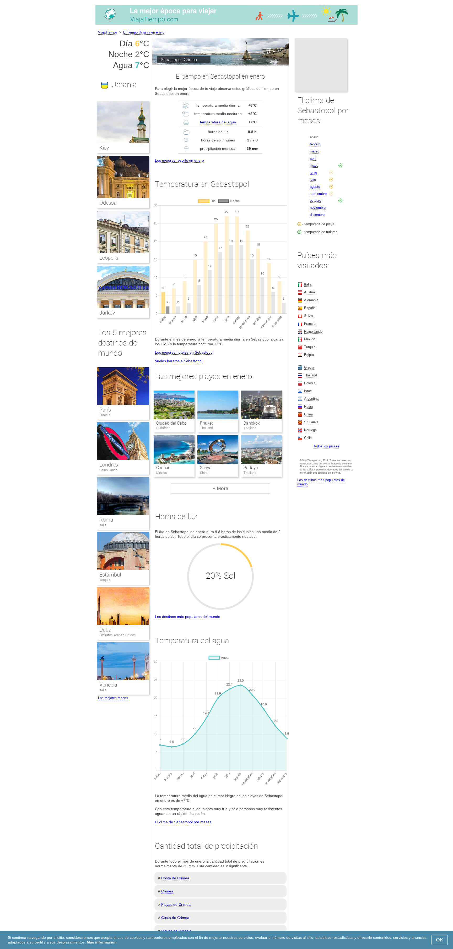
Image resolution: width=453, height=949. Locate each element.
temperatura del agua (218, 122)
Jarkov (107, 313)
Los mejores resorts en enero (179, 160)
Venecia (108, 685)
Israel (308, 391)
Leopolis (108, 258)
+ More (220, 488)
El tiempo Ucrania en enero (143, 32)
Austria (309, 292)
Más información (102, 942)
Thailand (310, 375)
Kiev (104, 148)
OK (439, 939)
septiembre (318, 194)
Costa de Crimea (175, 878)
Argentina (311, 399)
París (105, 410)
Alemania (311, 300)
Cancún (163, 467)
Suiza (308, 316)
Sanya (206, 467)
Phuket (206, 423)
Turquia (104, 580)
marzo (314, 151)
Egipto (309, 355)
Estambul (110, 575)
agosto (315, 187)
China (308, 414)
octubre (315, 200)
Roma (106, 520)
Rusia (308, 406)
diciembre (317, 215)
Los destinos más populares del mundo (187, 617)
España (310, 308)
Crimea (167, 891)
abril (313, 158)
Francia (104, 415)
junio (313, 172)
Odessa (108, 203)
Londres (108, 465)
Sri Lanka (311, 422)
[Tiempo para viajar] (226, 25)
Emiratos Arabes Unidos (117, 635)
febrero (315, 144)
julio (313, 180)
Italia (102, 525)
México (309, 339)
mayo (314, 165)
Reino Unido (108, 470)
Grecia (309, 367)
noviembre (318, 208)
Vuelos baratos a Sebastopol (178, 361)
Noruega (310, 430)
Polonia (309, 383)
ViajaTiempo (107, 32)
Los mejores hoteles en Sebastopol (184, 352)
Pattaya (251, 467)
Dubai (105, 630)
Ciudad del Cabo (171, 423)
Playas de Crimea (176, 904)
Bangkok (252, 423)
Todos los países (326, 446)
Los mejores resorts (113, 698)
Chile (308, 438)
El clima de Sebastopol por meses (183, 822)
